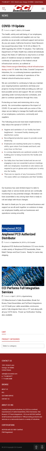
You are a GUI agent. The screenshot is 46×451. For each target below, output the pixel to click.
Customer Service (7, 396)
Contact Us (5, 399)
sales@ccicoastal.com (9, 374)
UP (36, 447)
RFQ (3, 392)
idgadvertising (27, 296)
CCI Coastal (26, 30)
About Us (5, 389)
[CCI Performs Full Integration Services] (23, 276)
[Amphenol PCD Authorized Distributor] (23, 228)
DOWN (42, 447)
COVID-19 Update (13, 26)
